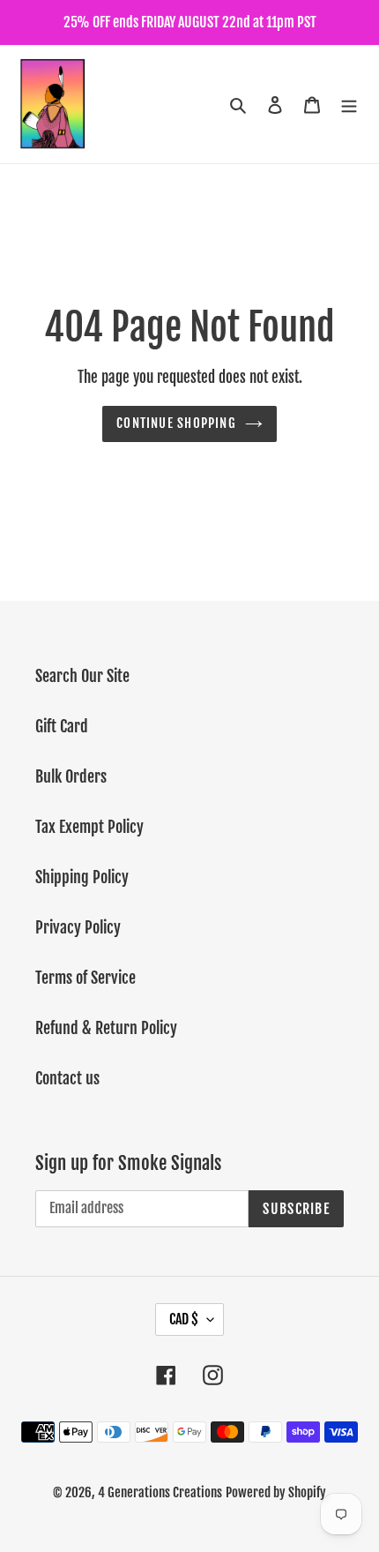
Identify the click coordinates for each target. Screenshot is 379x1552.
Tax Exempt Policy (89, 826)
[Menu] (349, 104)
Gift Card (61, 726)
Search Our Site (82, 676)
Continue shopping (176, 423)
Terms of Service (85, 977)
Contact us (67, 1078)
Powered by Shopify (276, 1492)
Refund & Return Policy (106, 1028)
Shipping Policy (82, 877)
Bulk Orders (71, 776)
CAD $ (183, 1319)
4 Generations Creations (160, 1492)
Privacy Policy (78, 927)
